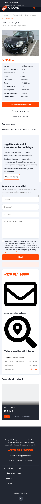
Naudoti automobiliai (12, 468)
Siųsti (20, 257)
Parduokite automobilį (13, 473)
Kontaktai (8, 483)
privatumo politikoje (12, 252)
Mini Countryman (31, 15)
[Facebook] (21, 498)
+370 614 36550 (11, 2)
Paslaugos (8, 478)
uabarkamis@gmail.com (20, 455)
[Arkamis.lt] (10, 8)
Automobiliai (17, 15)
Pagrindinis (5, 15)
